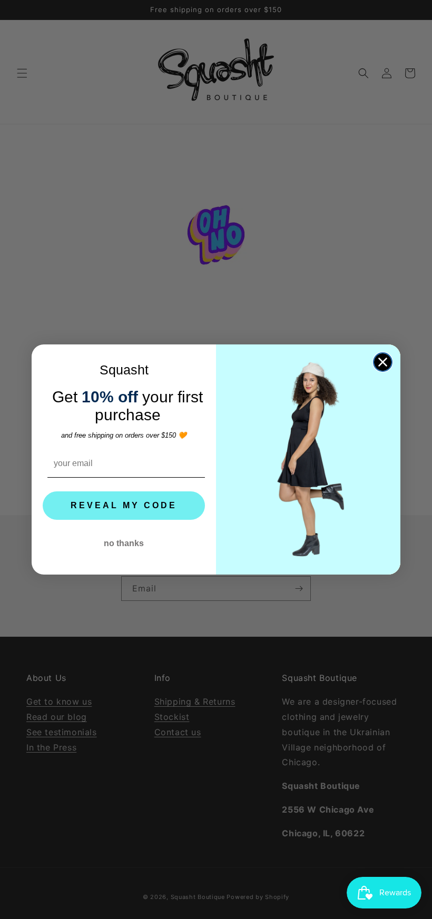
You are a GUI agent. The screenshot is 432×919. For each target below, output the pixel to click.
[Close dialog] (383, 362)
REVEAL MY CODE (124, 505)
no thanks (124, 543)
